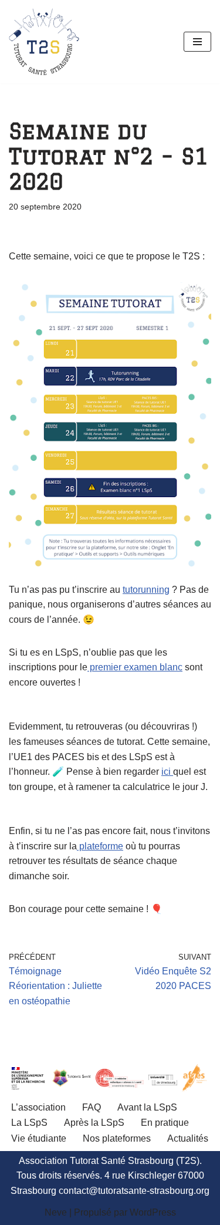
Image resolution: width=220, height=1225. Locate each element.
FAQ (91, 1107)
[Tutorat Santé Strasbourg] (44, 41)
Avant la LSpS (147, 1107)
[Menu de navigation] (197, 42)
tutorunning (146, 590)
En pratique (165, 1123)
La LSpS (29, 1123)
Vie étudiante (38, 1138)
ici (167, 772)
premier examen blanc (134, 667)
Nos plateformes (117, 1138)
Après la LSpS (94, 1123)
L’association (38, 1107)
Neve (56, 1212)
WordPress (153, 1212)
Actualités (187, 1138)
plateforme (100, 846)
